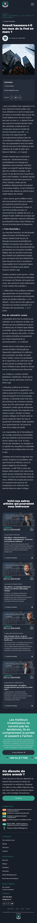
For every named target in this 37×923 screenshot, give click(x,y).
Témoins (22, 908)
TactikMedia (18, 913)
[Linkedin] (20, 97)
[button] (32, 4)
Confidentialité (10, 908)
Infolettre (5, 867)
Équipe (4, 844)
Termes (17, 908)
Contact (5, 851)
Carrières (5, 847)
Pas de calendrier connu (11, 90)
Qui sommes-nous (8, 840)
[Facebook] (11, 97)
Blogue (4, 864)
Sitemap (28, 908)
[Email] (16, 97)
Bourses (5, 860)
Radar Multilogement (9, 875)
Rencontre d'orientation (10, 878)
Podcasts (5, 871)
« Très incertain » (9, 86)
